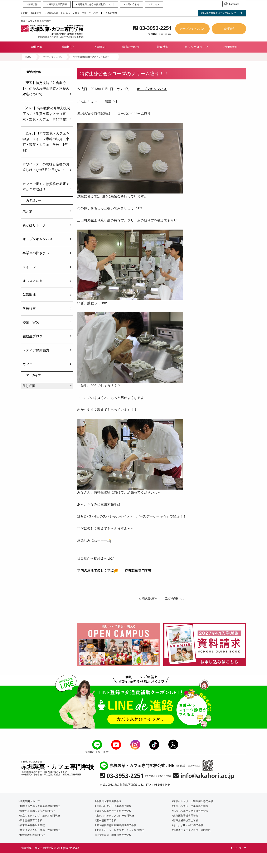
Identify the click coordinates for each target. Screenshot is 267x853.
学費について (131, 47)
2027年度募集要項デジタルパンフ (218, 13)
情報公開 (33, 4)
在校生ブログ (33, 336)
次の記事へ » (174, 598)
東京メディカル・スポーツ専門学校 (40, 830)
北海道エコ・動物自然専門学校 (113, 835)
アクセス (155, 4)
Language (234, 4)
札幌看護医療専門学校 (32, 835)
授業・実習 (31, 322)
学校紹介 (37, 47)
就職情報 (163, 47)
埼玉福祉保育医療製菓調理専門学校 (116, 825)
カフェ (28, 364)
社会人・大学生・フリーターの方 (80, 13)
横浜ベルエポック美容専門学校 (37, 811)
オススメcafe (32, 281)
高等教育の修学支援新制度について (96, 4)
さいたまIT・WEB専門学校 (188, 825)
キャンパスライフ (196, 47)
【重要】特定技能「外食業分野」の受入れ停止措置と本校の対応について (46, 88)
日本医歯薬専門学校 (31, 820)
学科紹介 (68, 47)
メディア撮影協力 (36, 350)
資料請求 (229, 28)
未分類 (28, 211)
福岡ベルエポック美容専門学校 (113, 811)
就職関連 (29, 294)
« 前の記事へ (148, 598)
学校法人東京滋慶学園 (108, 801)
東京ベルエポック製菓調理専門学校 (193, 801)
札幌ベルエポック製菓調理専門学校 (40, 806)
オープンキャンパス (192, 28)
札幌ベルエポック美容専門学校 (190, 811)
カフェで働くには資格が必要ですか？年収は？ (46, 186)
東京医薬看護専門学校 (185, 815)
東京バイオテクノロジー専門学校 (115, 815)
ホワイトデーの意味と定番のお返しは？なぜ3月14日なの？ (46, 167)
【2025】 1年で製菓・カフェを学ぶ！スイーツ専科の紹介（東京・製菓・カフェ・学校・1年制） (46, 142)
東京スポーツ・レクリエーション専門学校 (120, 830)
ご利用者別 (230, 47)
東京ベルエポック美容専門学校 (190, 806)
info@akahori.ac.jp (207, 776)
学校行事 (29, 308)
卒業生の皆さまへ (36, 253)
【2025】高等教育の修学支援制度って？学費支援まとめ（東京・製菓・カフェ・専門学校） (46, 113)
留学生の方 (52, 13)
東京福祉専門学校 (106, 820)
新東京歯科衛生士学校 (32, 825)
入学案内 (100, 47)
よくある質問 (110, 13)
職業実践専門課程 (58, 4)
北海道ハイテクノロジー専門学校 (192, 830)
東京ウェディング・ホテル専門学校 (40, 815)
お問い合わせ (132, 4)
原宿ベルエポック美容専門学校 (113, 806)
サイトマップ (239, 848)
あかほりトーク (34, 225)
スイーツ (29, 267)
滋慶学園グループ (30, 801)
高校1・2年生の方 (32, 13)
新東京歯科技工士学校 (185, 820)
